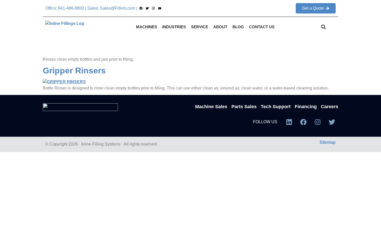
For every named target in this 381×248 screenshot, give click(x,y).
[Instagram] (153, 8)
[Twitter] (147, 8)
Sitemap (328, 142)
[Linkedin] (289, 121)
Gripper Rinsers (74, 70)
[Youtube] (159, 8)
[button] (323, 27)
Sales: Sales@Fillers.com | (112, 8)
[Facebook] (140, 8)
